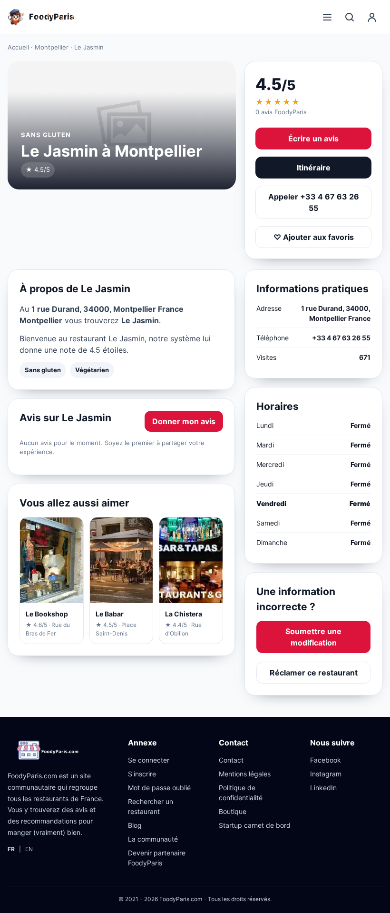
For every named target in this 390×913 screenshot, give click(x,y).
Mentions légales (245, 774)
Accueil (18, 47)
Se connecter (148, 760)
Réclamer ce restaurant (314, 672)
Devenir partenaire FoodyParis (156, 858)
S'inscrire (142, 774)
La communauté (153, 839)
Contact (231, 760)
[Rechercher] (349, 17)
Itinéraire (314, 167)
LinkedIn (323, 788)
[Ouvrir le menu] (327, 17)
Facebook (325, 760)
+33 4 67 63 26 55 (341, 338)
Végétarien (92, 370)
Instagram (325, 774)
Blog (135, 825)
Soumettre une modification (313, 636)
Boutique (232, 811)
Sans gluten (43, 370)
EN (29, 849)
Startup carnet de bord (255, 825)
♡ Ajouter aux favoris (313, 237)
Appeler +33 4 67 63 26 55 (313, 202)
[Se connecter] (371, 17)
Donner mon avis (183, 421)
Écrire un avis (313, 138)
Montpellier (51, 47)
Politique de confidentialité (241, 793)
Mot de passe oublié (159, 788)
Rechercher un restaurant (150, 806)
